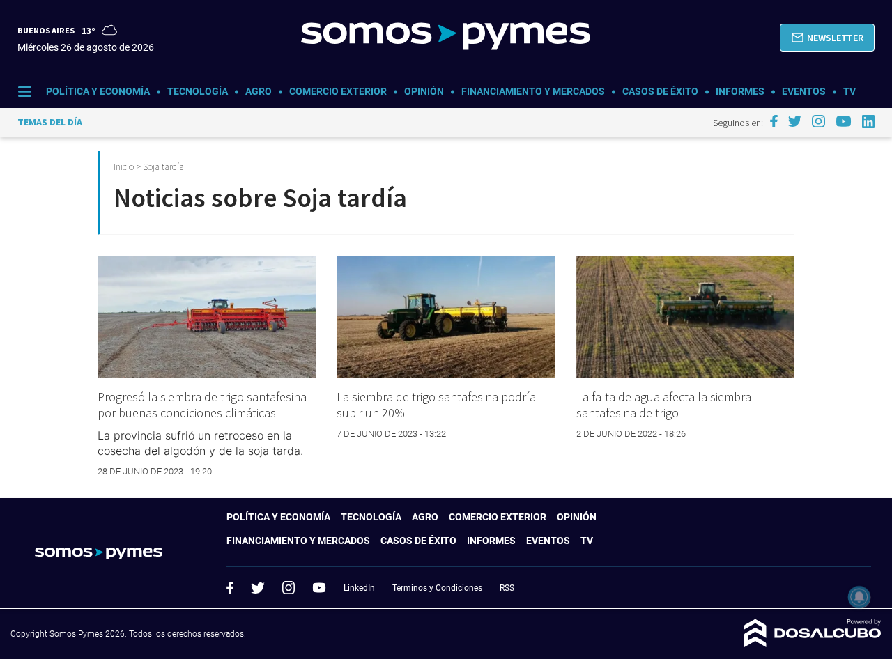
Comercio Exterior (338, 91)
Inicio (124, 166)
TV (849, 91)
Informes (740, 91)
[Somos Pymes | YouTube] (844, 121)
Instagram (288, 587)
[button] (827, 38)
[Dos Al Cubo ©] (813, 643)
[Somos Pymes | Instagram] (818, 121)
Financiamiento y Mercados (533, 91)
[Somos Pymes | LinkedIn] (868, 121)
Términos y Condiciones (437, 588)
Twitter (258, 588)
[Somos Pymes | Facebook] (773, 121)
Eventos (804, 91)
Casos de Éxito (660, 91)
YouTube (319, 587)
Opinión (424, 91)
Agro (258, 91)
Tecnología (197, 91)
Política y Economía (98, 91)
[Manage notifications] (859, 597)
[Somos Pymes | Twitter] (795, 121)
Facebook (229, 588)
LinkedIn (359, 588)
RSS (507, 588)
